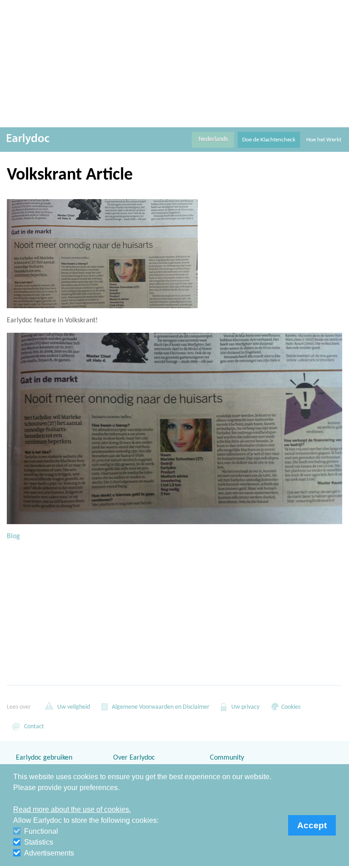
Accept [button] (312, 825)
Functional (41, 831)
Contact (33, 726)
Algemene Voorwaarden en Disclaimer (159, 707)
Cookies (290, 707)
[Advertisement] (174, 63)
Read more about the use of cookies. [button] (72, 809)
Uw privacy (244, 707)
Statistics (38, 842)
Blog (13, 536)
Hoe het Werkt (323, 140)
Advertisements (49, 853)
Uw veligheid (73, 707)
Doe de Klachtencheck (268, 140)
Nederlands (213, 139)
